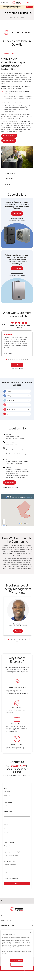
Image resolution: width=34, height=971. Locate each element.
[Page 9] (21, 359)
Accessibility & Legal (7, 925)
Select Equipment (9, 842)
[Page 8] (19, 359)
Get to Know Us (6, 921)
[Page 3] (10, 359)
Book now (29, 6)
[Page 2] (8, 359)
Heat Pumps (11, 473)
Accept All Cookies (17, 960)
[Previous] (4, 639)
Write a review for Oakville (10, 487)
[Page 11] (25, 359)
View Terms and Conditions (17, 218)
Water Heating (11, 477)
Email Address (8, 811)
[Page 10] (23, 359)
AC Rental (24, 469)
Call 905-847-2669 (9, 136)
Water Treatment (20, 477)
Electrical (23, 475)
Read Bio (18, 631)
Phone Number (8, 802)
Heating (18, 475)
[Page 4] (12, 359)
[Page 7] (17, 359)
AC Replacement (16, 469)
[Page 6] (16, 359)
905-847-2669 (13, 444)
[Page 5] (14, 359)
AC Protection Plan (19, 471)
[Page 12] (27, 359)
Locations (10, 23)
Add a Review (17, 365)
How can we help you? (10, 861)
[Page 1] (6, 359)
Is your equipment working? (12, 852)
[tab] (8, 639)
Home (4, 23)
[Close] (30, 932)
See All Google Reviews (17, 368)
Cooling (13, 475)
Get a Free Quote (8, 140)
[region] (17, 343)
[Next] (29, 639)
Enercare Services (7, 916)
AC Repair (8, 469)
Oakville (15, 23)
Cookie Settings (17, 964)
